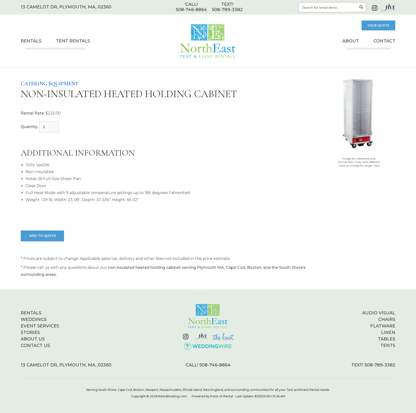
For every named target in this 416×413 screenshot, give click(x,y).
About (350, 41)
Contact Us (35, 345)
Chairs (386, 319)
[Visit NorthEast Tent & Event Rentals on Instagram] (375, 8)
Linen (388, 332)
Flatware (382, 326)
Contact (384, 41)
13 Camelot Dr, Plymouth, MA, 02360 (66, 7)
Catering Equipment (49, 84)
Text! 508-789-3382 (373, 365)
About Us (33, 339)
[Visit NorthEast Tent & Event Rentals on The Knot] (223, 336)
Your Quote (378, 25)
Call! (191, 7)
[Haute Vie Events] (388, 8)
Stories (30, 332)
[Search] (361, 7)
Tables (386, 339)
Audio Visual (378, 313)
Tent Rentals (73, 41)
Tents (387, 345)
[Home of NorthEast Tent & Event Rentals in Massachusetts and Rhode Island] (208, 316)
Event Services (40, 326)
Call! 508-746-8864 (208, 365)
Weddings (34, 319)
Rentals (31, 41)
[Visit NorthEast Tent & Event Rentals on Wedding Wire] (208, 346)
